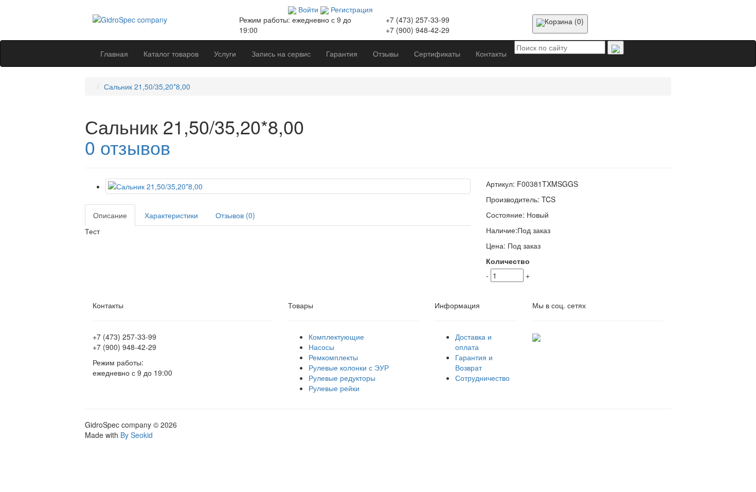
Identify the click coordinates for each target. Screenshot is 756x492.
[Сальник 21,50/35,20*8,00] (288, 186)
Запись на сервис (281, 53)
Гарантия (341, 53)
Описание (110, 215)
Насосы (321, 347)
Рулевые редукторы (342, 378)
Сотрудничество (482, 378)
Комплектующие (336, 336)
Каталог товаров (171, 53)
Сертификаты (437, 53)
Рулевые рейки (334, 388)
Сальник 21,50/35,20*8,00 (147, 86)
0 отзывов (127, 147)
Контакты (491, 53)
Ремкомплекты (333, 357)
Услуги (225, 53)
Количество (508, 261)
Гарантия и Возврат (474, 362)
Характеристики (171, 215)
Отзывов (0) (235, 215)
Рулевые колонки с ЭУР (349, 367)
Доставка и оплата (473, 341)
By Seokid (136, 435)
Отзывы (386, 53)
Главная (114, 53)
